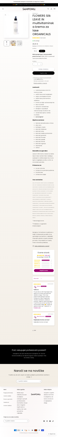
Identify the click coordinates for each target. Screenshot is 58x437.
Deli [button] (35, 330)
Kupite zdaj (43, 73)
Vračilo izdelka (7, 396)
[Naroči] (40, 381)
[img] (37, 284)
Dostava (35, 46)
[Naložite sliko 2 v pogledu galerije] (13, 43)
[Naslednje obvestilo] (55, 4)
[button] (3, 8)
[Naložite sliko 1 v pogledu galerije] (7, 43)
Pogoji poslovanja (8, 392)
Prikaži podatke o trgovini (40, 83)
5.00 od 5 (47, 255)
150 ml (42, 51)
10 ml (35, 51)
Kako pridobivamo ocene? (42, 246)
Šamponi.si (25, 432)
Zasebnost (6, 402)
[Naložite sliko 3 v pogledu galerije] (19, 43)
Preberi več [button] (37, 308)
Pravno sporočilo (8, 399)
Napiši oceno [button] (44, 270)
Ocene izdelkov (8, 405)
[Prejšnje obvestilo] (2, 4)
